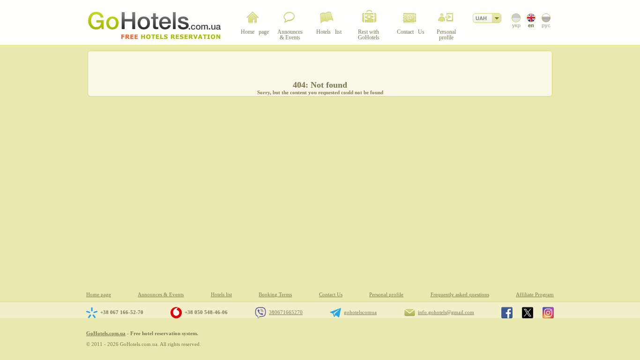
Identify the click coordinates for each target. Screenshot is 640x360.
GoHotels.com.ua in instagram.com (548, 312)
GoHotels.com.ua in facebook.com (507, 312)
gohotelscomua (360, 312)
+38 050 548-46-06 (206, 312)
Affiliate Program (535, 294)
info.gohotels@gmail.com (446, 312)
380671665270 (286, 312)
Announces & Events (161, 294)
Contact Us (330, 294)
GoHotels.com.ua (106, 333)
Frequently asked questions (460, 294)
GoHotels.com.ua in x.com (527, 312)
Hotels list (221, 294)
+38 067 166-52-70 (121, 312)
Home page (98, 294)
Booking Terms (275, 294)
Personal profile (386, 294)
